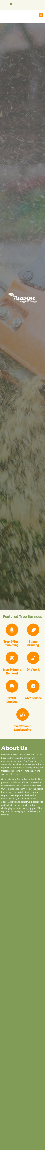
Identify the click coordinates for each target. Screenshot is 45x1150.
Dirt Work (33, 670)
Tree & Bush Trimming (12, 643)
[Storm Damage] (12, 686)
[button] (41, 15)
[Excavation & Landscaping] (22, 714)
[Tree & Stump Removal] (12, 658)
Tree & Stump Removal (12, 671)
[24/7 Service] (33, 686)
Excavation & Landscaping (23, 728)
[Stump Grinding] (33, 630)
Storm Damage (12, 700)
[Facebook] (11, 4)
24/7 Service (33, 698)
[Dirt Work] (33, 658)
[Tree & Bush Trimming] (12, 630)
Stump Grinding (33, 643)
